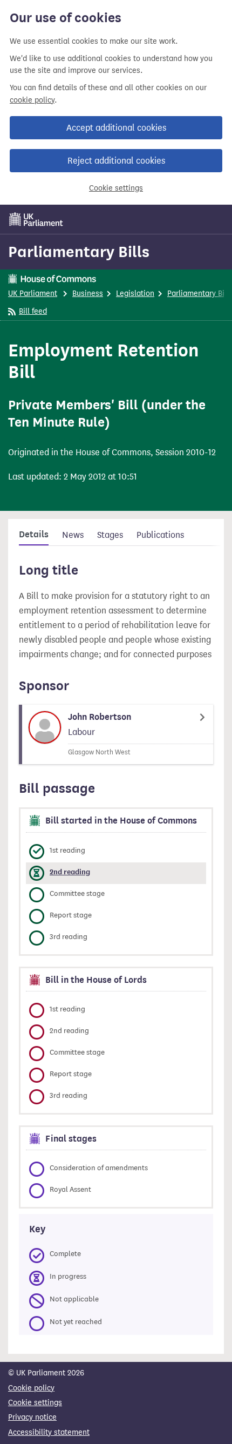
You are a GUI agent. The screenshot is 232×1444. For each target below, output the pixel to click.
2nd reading (70, 871)
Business (87, 293)
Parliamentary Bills (78, 251)
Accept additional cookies (116, 128)
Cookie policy (31, 1388)
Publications (160, 535)
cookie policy (32, 100)
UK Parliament (32, 293)
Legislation (135, 293)
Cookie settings (116, 188)
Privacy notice (32, 1417)
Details (34, 534)
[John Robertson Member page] (116, 734)
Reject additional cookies (116, 161)
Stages (110, 535)
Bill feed (33, 311)
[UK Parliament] (36, 219)
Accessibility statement (49, 1432)
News (73, 535)
